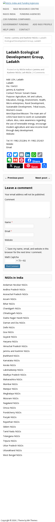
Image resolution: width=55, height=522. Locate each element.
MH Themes (32, 520)
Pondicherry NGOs (12, 412)
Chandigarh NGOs (12, 308)
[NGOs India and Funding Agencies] (27, 3)
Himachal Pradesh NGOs (15, 346)
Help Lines (9, 29)
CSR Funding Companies (16, 19)
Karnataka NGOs (11, 360)
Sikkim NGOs (9, 426)
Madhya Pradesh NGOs (14, 374)
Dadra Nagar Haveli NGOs (16, 317)
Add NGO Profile (42, 24)
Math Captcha (12, 257)
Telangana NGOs (11, 436)
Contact (24, 29)
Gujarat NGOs (10, 336)
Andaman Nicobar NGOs (15, 284)
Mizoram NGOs (10, 398)
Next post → (42, 177)
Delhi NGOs (9, 327)
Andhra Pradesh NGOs (14, 289)
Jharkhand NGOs (11, 355)
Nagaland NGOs (11, 403)
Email (8, 231)
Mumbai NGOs (10, 384)
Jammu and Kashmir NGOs (16, 351)
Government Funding (15, 24)
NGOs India (9, 14)
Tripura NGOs (10, 440)
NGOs (6, 8)
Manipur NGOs (10, 388)
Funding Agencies (30, 14)
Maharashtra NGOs (12, 379)
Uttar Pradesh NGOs (13, 445)
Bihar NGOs (9, 303)
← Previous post (14, 177)
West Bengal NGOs (12, 455)
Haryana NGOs (10, 341)
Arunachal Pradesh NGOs (15, 294)
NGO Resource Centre (26, 8)
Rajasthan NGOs (11, 421)
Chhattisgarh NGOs (12, 313)
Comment (10, 199)
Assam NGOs (9, 299)
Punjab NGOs (9, 417)
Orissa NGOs (9, 407)
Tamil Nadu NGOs (12, 431)
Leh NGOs (26, 72)
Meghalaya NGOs (11, 393)
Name (8, 222)
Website (9, 239)
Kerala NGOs (9, 365)
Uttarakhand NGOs (12, 450)
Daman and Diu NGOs (14, 322)
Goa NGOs (8, 332)
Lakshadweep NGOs (13, 369)
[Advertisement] (27, 490)
